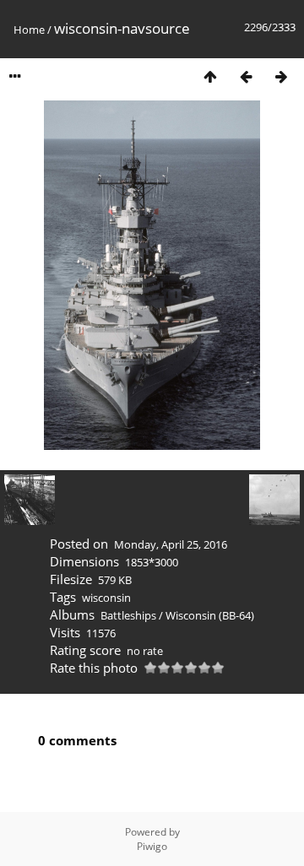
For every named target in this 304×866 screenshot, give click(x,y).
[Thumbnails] (210, 76)
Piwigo (152, 846)
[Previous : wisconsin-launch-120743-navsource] (245, 76)
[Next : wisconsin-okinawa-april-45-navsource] (281, 76)
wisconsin (106, 597)
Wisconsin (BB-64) (210, 615)
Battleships (128, 615)
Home (29, 29)
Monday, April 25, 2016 (170, 544)
